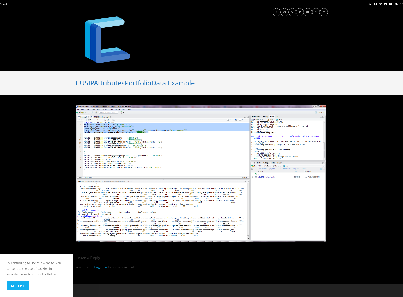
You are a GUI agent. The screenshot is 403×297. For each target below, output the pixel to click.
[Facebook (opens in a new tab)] (375, 4)
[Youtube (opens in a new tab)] (391, 4)
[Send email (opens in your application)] (401, 4)
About (3, 4)
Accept (17, 286)
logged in (100, 267)
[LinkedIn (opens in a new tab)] (385, 4)
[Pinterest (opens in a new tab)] (380, 4)
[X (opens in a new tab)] (370, 4)
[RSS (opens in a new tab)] (396, 4)
